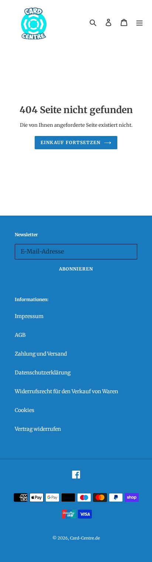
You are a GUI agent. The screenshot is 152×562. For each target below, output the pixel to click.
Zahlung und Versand (41, 353)
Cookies (24, 410)
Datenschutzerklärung (42, 372)
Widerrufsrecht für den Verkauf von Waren (66, 391)
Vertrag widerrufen (38, 429)
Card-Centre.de (85, 538)
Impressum (29, 316)
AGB (20, 335)
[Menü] (139, 22)
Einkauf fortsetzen (70, 142)
